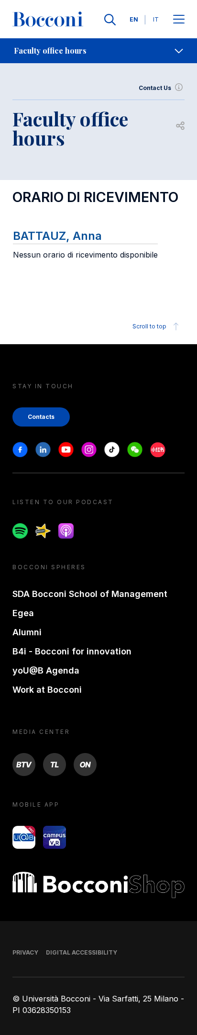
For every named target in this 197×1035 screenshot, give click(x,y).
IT (156, 19)
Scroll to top (149, 326)
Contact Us (155, 87)
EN (134, 19)
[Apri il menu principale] (179, 20)
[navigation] (98, 50)
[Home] (47, 19)
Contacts (41, 416)
